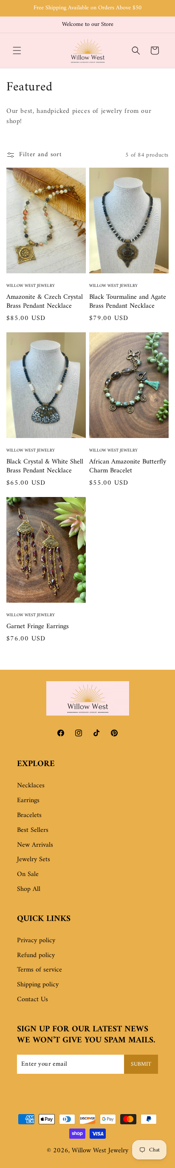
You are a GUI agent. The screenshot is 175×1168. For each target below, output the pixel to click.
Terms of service (39, 970)
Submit (141, 1064)
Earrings (28, 800)
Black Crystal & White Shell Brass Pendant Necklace (44, 466)
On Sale (28, 874)
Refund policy (36, 955)
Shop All (28, 889)
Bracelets (29, 815)
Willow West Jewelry (100, 1151)
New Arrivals (35, 845)
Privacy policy (36, 940)
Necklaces (31, 786)
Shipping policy (38, 985)
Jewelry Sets (33, 859)
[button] (17, 50)
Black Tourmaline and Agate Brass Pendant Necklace (127, 302)
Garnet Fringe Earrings (37, 626)
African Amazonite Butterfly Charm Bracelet (127, 466)
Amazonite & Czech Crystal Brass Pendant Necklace (44, 302)
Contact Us (32, 999)
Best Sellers (32, 830)
